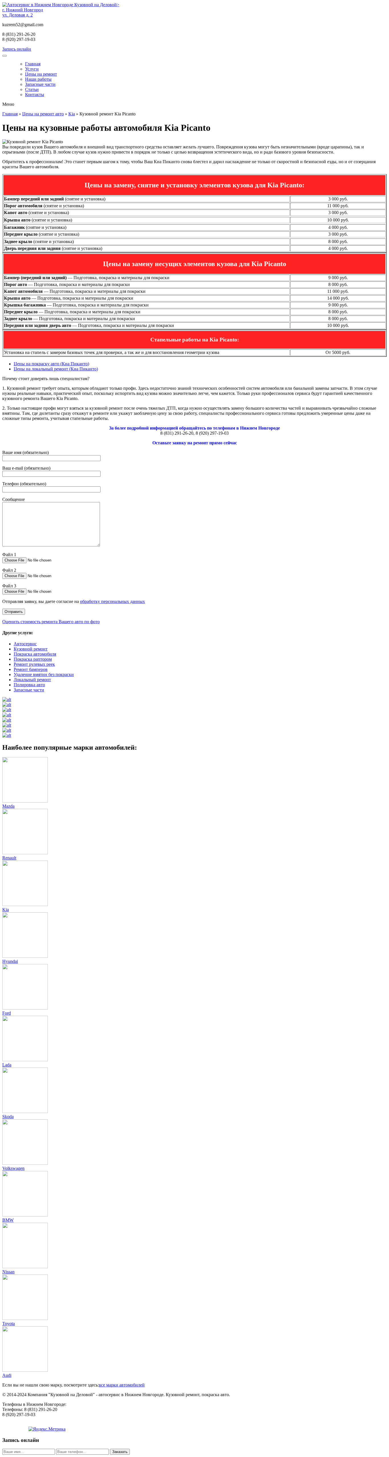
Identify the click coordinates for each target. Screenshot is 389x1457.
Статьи (32, 89)
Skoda (8, 1116)
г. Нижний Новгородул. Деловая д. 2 (22, 12)
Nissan (8, 1271)
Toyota (8, 1323)
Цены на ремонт (41, 74)
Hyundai (10, 961)
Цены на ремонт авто (43, 113)
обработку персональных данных (112, 601)
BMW (8, 1220)
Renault (9, 857)
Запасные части (40, 84)
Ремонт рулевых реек (34, 664)
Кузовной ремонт (31, 648)
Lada (6, 1064)
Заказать (120, 1452)
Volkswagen (13, 1168)
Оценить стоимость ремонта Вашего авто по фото (51, 621)
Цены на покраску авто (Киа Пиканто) (51, 363)
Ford (6, 1013)
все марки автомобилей (122, 1385)
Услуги (32, 69)
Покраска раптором (33, 659)
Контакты (34, 94)
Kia (71, 113)
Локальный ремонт (32, 679)
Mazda (8, 806)
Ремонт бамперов (31, 669)
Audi (6, 1375)
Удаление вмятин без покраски (44, 674)
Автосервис (25, 643)
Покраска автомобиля (35, 654)
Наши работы (38, 79)
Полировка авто (29, 684)
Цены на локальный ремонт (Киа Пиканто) (56, 368)
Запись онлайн (16, 49)
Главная (32, 63)
